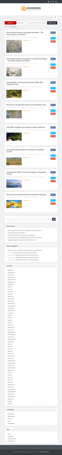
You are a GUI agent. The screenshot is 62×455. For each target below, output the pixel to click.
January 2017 (11, 329)
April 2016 (10, 351)
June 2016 (10, 346)
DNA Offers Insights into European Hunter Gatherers (25, 127)
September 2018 (12, 282)
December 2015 (11, 360)
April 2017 (10, 322)
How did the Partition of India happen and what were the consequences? (25, 237)
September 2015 (12, 368)
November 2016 (11, 334)
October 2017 (11, 308)
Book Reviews (11, 414)
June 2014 (10, 403)
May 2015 (10, 377)
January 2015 (11, 387)
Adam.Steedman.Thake (16, 197)
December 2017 (11, 303)
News (9, 421)
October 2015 (11, 365)
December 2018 (11, 277)
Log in (9, 434)
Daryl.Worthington (15, 37)
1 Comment (42, 197)
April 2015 (10, 380)
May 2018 (10, 291)
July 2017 (10, 315)
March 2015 (10, 382)
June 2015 (10, 375)
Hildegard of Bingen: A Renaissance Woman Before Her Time (22, 240)
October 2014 (11, 394)
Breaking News (33, 37)
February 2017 (11, 327)
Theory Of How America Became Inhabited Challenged (26, 195)
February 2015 (11, 384)
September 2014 (12, 396)
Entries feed (10, 436)
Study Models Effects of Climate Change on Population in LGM (26, 173)
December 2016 (11, 332)
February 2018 (11, 298)
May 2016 (10, 349)
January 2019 (11, 275)
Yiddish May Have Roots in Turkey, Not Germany (26, 255)
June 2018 (10, 289)
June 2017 (10, 318)
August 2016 (11, 341)
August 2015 (11, 370)
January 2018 (11, 301)
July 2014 (10, 401)
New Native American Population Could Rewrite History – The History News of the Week (26, 60)
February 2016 (11, 356)
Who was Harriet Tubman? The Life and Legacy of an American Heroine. (25, 230)
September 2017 (12, 310)
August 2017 (11, 313)
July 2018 (10, 287)
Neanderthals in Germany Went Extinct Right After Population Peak (24, 83)
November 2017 (11, 306)
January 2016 (11, 358)
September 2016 (12, 339)
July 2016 (10, 344)
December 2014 (11, 389)
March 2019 (10, 270)
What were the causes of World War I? (17, 233)
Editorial (10, 418)
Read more (26, 40)
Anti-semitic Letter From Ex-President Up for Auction (23, 252)
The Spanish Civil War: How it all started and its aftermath (34, 23)
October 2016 (11, 337)
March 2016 (10, 353)
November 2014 (11, 391)
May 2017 (10, 320)
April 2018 (10, 294)
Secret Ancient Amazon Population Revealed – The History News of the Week (24, 33)
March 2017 (10, 325)
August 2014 (11, 399)
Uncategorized (11, 423)
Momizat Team (45, 452)
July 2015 (10, 372)
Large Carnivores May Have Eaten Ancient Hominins (30, 250)
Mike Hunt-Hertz (12, 250)
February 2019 (11, 272)
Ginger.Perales (14, 86)
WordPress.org (11, 441)
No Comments (39, 86)
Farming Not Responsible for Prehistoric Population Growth (25, 151)
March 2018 (10, 296)
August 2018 (11, 284)
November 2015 (11, 363)
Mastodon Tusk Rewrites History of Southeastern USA (26, 105)
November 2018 (11, 279)
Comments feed (11, 438)
